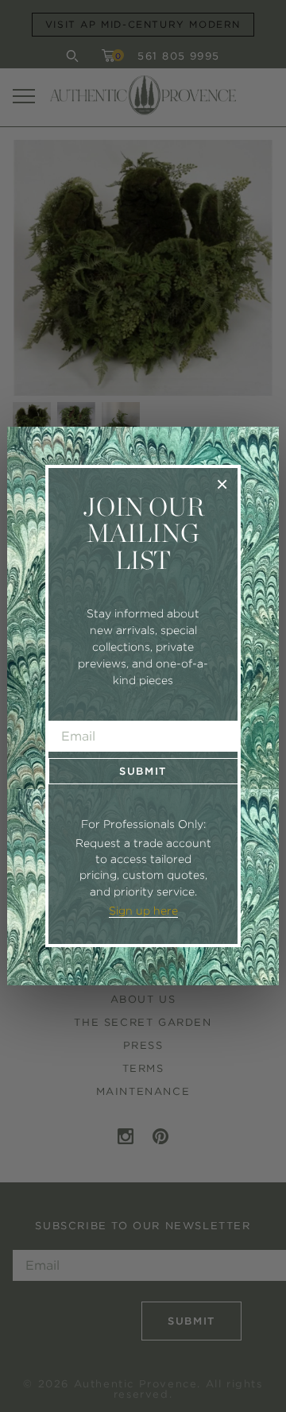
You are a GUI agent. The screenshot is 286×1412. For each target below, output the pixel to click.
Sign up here (143, 910)
